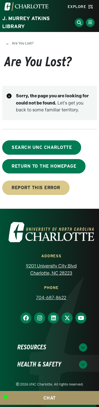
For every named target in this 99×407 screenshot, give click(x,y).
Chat (49, 398)
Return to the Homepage (44, 166)
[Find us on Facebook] (24, 317)
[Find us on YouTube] (79, 317)
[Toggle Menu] (90, 22)
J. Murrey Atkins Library (26, 22)
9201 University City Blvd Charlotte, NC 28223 (51, 269)
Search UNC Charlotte (42, 147)
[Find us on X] (65, 317)
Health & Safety (39, 364)
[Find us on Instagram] (37, 317)
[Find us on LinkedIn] (51, 317)
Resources (31, 347)
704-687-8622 (51, 297)
